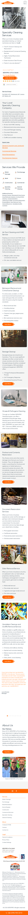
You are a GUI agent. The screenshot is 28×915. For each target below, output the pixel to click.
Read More (8, 752)
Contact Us (5, 830)
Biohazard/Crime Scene (18, 195)
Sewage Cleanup (6, 195)
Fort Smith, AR (6, 94)
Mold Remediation (8, 154)
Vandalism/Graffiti (17, 204)
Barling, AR (8, 96)
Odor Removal (14, 202)
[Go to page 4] (12, 716)
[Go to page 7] (17, 716)
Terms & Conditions (7, 837)
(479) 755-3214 (9, 78)
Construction (5, 809)
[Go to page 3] (11, 716)
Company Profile (6, 824)
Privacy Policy (5, 839)
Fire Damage (5, 802)
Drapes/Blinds (6, 202)
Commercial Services (9, 151)
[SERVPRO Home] (7, 3)
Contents (4, 205)
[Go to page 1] (7, 716)
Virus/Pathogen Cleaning (9, 197)
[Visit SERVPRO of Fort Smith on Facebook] (16, 791)
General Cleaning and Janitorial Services (13, 147)
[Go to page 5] (14, 716)
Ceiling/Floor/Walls (7, 200)
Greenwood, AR (15, 94)
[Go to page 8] (19, 716)
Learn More (8, 324)
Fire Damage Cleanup (9, 158)
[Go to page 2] (9, 716)
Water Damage (6, 799)
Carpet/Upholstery (13, 198)
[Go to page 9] (20, 716)
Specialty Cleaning (7, 815)
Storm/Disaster (6, 807)
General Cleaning (7, 817)
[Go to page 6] (16, 716)
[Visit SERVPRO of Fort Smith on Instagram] (12, 791)
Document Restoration (19, 200)
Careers (4, 827)
